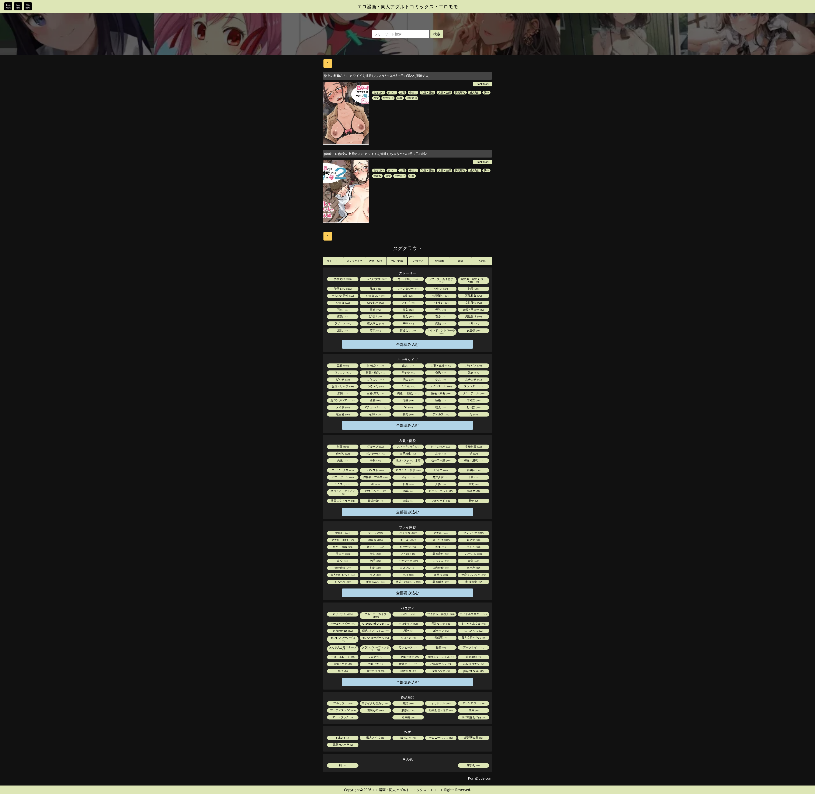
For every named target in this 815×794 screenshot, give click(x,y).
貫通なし (408, 330)
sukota (342, 737)
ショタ (342, 302)
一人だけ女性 (375, 279)
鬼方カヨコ (375, 671)
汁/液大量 (473, 582)
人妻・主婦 (444, 92)
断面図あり (375, 582)
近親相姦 (473, 295)
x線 (407, 295)
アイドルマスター (473, 614)
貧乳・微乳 (375, 372)
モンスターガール (375, 637)
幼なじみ (375, 302)
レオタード (440, 501)
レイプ (408, 302)
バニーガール (342, 477)
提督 (440, 647)
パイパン (473, 365)
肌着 (408, 484)
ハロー (408, 614)
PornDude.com (480, 778)
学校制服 (473, 446)
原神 (408, 630)
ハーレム (473, 554)
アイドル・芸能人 (440, 614)
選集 (473, 710)
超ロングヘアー (342, 400)
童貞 (375, 309)
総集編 (408, 717)
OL (408, 407)
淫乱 (342, 330)
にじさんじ (473, 630)
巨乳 (342, 365)
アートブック (342, 717)
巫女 (473, 484)
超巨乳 (342, 414)
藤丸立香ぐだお (473, 637)
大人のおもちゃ (342, 575)
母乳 (440, 309)
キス (375, 575)
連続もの (375, 710)
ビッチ (342, 379)
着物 (473, 501)
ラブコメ (342, 323)
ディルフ (440, 414)
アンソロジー (473, 703)
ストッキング (408, 446)
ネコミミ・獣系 (408, 470)
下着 (473, 477)
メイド (342, 407)
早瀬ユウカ (342, 664)
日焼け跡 (375, 501)
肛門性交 (408, 547)
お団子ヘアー (375, 491)
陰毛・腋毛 (440, 393)
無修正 (408, 710)
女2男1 (375, 316)
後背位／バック (473, 575)
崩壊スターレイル (441, 657)
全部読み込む (407, 344)
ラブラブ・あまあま (441, 280)
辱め (375, 288)
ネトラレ (440, 302)
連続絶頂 (412, 98)
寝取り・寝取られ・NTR (473, 280)
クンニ (392, 92)
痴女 (408, 309)
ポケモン (440, 630)
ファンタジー (408, 288)
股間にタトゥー (342, 501)
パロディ (418, 261)
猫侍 (342, 671)
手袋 (375, 460)
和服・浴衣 (473, 460)
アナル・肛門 (342, 540)
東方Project (342, 630)
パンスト (375, 470)
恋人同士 (375, 323)
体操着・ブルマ (375, 477)
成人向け (474, 92)
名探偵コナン (473, 664)
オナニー (375, 547)
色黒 (440, 372)
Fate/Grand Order (375, 623)
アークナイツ (473, 647)
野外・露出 (342, 547)
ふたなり (375, 379)
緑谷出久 (407, 671)
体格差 (473, 400)
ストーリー (333, 261)
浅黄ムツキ (440, 671)
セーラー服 (440, 460)
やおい (440, 288)
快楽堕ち (460, 92)
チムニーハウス (440, 737)
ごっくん (440, 561)
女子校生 (408, 453)
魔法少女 (440, 477)
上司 (402, 92)
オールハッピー (342, 623)
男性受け (473, 316)
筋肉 (408, 414)
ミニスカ (342, 484)
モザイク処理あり (375, 703)
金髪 (375, 400)
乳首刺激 (440, 582)
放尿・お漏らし (408, 582)
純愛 (399, 98)
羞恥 (473, 561)
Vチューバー (375, 407)
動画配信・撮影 (440, 710)
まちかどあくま (473, 623)
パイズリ (407, 533)
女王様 (473, 330)
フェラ (375, 533)
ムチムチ (473, 379)
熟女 (376, 98)
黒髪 (342, 393)
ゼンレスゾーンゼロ (342, 639)
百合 (440, 316)
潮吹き (377, 176)
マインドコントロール (441, 331)
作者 (460, 261)
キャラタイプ (354, 261)
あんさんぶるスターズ (343, 648)
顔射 (375, 568)
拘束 (440, 547)
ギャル (408, 372)
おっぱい (379, 92)
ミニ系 (408, 386)
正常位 (440, 575)
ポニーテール (473, 393)
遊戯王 (440, 637)
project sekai (473, 671)
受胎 (440, 323)
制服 (342, 446)
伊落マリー (408, 664)
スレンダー (473, 386)
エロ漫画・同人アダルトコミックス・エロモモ (407, 6)
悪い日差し (408, 279)
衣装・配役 (375, 261)
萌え (440, 407)
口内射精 (440, 568)
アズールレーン (342, 657)
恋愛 (342, 316)
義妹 (408, 501)
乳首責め (440, 554)
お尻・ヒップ (342, 386)
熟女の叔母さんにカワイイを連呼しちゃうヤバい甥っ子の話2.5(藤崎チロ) (377, 75)
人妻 (440, 484)
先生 (342, 460)
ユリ (473, 323)
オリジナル (342, 614)
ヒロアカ (407, 637)
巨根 (440, 400)
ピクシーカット (440, 491)
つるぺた (375, 386)
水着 (440, 453)
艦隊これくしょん (375, 630)
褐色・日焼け (408, 393)
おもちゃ (342, 582)
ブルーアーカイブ (375, 615)
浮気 (375, 330)
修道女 (473, 491)
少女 (440, 379)
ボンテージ (375, 453)
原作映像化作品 (473, 717)
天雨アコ (375, 657)
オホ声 (473, 568)
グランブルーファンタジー (375, 648)
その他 (482, 261)
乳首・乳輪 (427, 92)
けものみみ (440, 446)
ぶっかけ (440, 540)
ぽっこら (407, 737)
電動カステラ (342, 744)
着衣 (375, 554)
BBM (407, 323)
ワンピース (408, 647)
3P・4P (407, 540)
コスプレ (408, 568)
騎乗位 (473, 540)
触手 (375, 561)
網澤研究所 (473, 737)
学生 (408, 379)
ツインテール (440, 386)
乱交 (342, 561)
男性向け (388, 98)
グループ (375, 446)
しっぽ (473, 407)
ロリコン (342, 372)
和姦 (342, 309)
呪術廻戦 (473, 657)
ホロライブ (408, 623)
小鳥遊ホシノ (440, 664)
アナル (440, 533)
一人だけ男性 (342, 295)
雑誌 (408, 703)
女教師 (473, 470)
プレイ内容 (397, 261)
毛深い (375, 414)
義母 (408, 491)
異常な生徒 (440, 623)
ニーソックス (342, 470)
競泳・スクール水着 (408, 461)
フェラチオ (473, 533)
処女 (408, 365)
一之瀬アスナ (408, 657)
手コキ (342, 554)
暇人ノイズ (375, 737)
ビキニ (440, 470)
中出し (413, 92)
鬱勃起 (473, 765)
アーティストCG (342, 710)
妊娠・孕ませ (473, 309)
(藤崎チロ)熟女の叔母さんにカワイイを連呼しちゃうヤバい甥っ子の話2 (375, 154)
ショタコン (375, 295)
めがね (342, 453)
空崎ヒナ (375, 664)
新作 (486, 92)
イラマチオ (408, 561)
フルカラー (342, 703)
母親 (408, 400)
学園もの (342, 288)
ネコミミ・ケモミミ (342, 492)
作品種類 (439, 261)
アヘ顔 (408, 554)
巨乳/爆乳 (375, 393)
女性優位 (473, 302)
